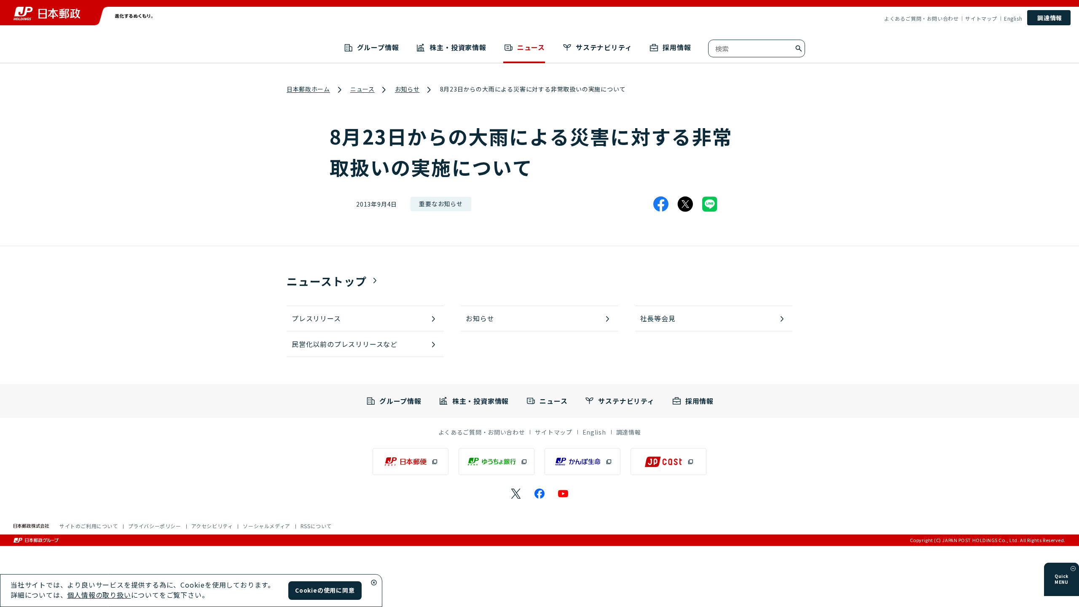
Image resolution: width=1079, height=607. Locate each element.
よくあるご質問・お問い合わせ (921, 18)
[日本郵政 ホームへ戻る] (46, 13)
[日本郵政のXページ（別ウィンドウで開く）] (516, 494)
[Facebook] (661, 204)
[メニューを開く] (1073, 568)
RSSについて (316, 525)
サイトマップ (981, 18)
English (1013, 18)
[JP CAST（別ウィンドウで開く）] (668, 461)
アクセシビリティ (212, 525)
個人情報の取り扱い (99, 595)
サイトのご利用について (88, 525)
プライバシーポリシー (154, 525)
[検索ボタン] (798, 48)
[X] (685, 204)
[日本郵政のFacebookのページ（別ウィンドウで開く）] (539, 494)
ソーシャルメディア (266, 525)
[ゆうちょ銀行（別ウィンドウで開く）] (496, 461)
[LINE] (710, 204)
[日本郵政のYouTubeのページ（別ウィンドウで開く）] (563, 494)
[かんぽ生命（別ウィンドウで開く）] (582, 461)
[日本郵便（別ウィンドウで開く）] (410, 461)
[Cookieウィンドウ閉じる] (373, 582)
